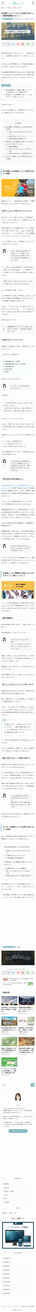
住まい (6, 1195)
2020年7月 (6, 1289)
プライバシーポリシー (7, 1306)
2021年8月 (6, 1285)
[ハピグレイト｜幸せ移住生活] (18, 3)
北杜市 (18, 947)
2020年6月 (6, 1293)
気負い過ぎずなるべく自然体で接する (20, 153)
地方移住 (6, 1184)
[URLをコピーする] (33, 44)
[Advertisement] (18, 922)
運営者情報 (31, 1306)
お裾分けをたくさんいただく (17, 136)
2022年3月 (6, 1270)
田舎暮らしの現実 (8, 19)
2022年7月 (6, 1262)
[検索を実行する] (33, 1085)
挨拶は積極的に (13, 146)
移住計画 (6, 1188)
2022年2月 (6, 1274)
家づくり (13, 1213)
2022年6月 (6, 1266)
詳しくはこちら (18, 1131)
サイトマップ (17, 1306)
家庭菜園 (6, 1202)
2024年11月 (7, 1258)
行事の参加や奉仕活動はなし (17, 139)
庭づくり (6, 1198)
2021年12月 (7, 1282)
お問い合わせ (24, 1306)
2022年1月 (6, 1278)
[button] (3, 44)
